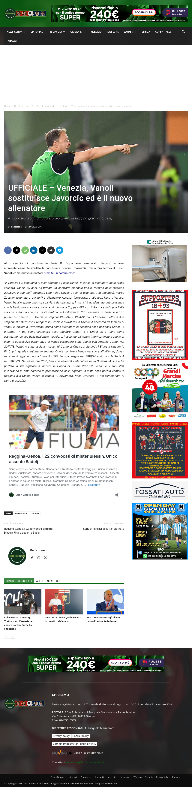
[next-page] (12, 636)
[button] (183, 32)
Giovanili (76, 31)
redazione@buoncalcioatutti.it (85, 762)
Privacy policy (61, 736)
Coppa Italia (163, 31)
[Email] (42, 250)
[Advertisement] (96, 73)
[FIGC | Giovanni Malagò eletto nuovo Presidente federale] (105, 601)
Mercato (96, 31)
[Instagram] (40, 558)
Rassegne (113, 31)
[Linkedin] (34, 250)
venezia (35, 513)
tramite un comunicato (59, 273)
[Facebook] (8, 250)
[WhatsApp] (25, 250)
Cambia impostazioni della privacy (74, 744)
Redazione (16, 226)
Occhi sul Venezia (46, 106)
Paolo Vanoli (21, 513)
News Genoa (14, 31)
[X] (16, 250)
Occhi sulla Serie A (23, 106)
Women (128, 31)
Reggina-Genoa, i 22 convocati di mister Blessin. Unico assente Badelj (28, 530)
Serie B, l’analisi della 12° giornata (103, 528)
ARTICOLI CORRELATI (19, 581)
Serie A (146, 31)
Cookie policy (80, 736)
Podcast (12, 40)
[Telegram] (59, 250)
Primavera (55, 31)
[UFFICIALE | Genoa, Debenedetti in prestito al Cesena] (64, 601)
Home (7, 106)
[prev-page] (6, 636)
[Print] (51, 250)
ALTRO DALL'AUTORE (48, 581)
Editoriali (37, 31)
